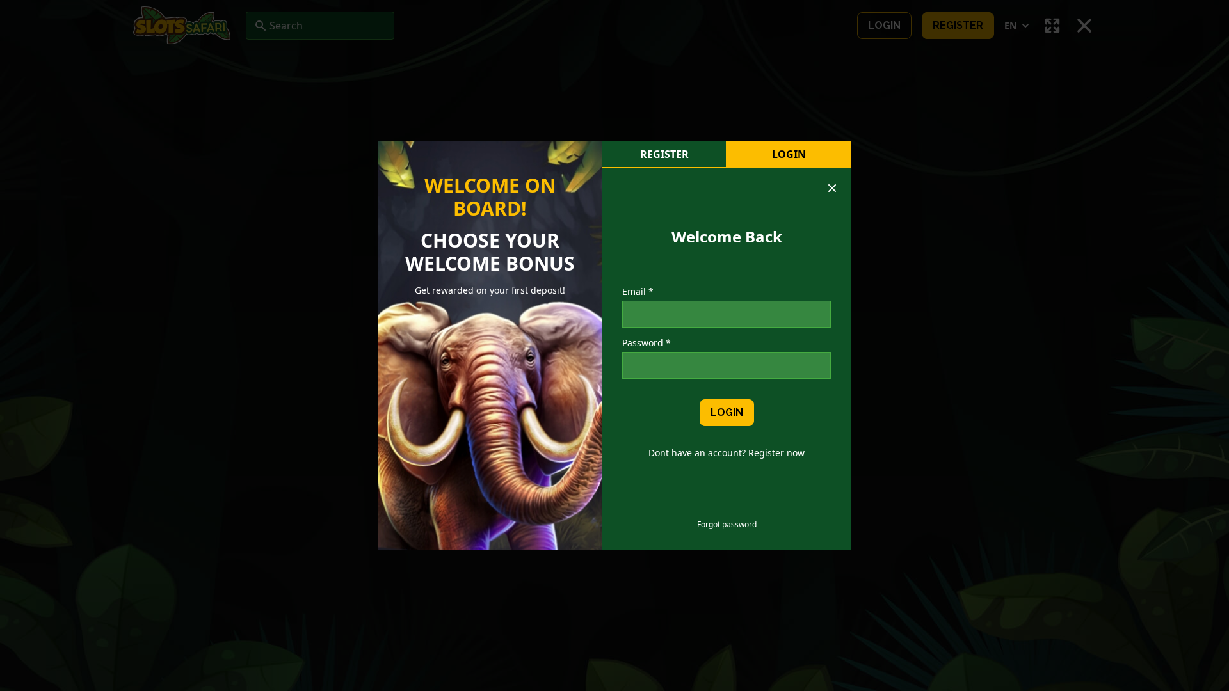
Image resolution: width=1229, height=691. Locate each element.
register (664, 154)
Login (789, 154)
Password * (646, 343)
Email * (638, 291)
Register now (776, 453)
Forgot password (727, 525)
